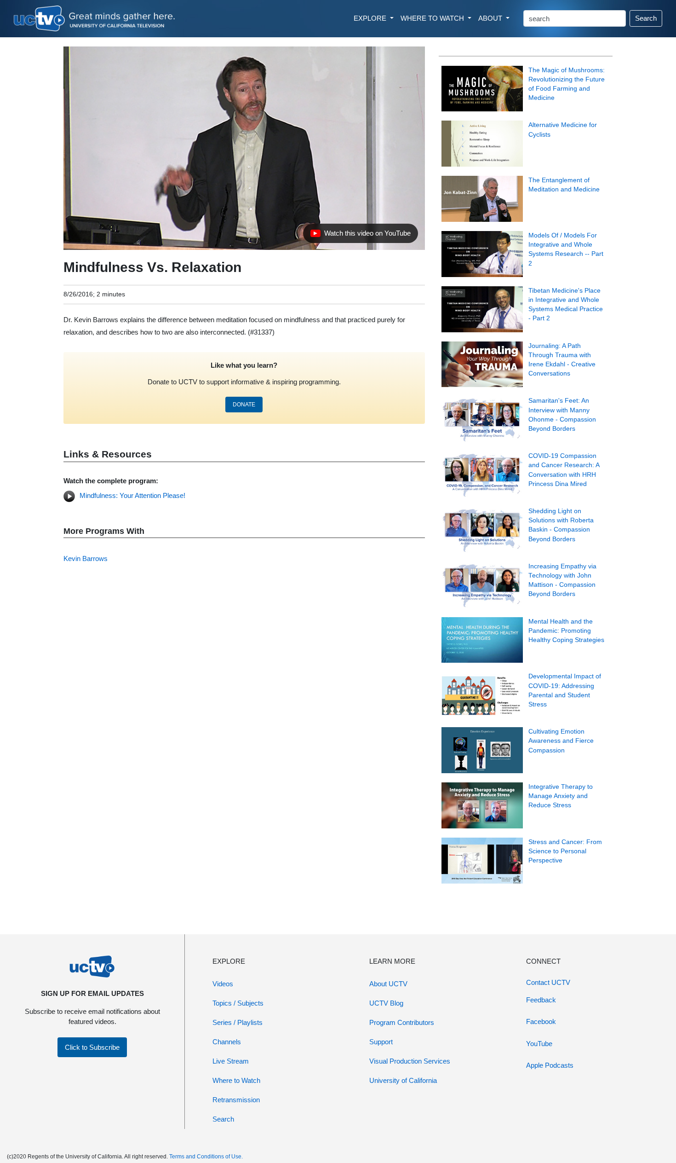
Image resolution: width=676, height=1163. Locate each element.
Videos (222, 984)
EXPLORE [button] (371, 18)
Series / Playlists (237, 1022)
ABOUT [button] (491, 18)
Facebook (541, 1021)
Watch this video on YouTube (360, 235)
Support (381, 1042)
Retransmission (236, 1100)
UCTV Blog (386, 1003)
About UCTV (388, 984)
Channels (226, 1042)
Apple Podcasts (549, 1065)
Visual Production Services (409, 1061)
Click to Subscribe (92, 1047)
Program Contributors (401, 1022)
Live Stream (230, 1061)
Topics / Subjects (238, 1003)
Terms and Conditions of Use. (206, 1156)
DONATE (244, 404)
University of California (403, 1080)
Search (646, 18)
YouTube (539, 1043)
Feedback (541, 1000)
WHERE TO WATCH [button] (433, 18)
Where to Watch (236, 1080)
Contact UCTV (548, 982)
